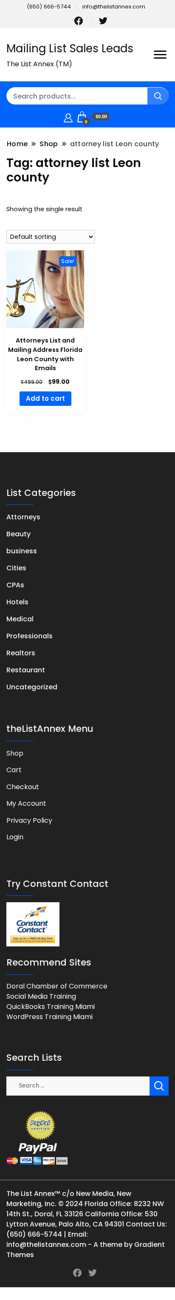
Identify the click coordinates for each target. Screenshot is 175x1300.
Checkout (22, 787)
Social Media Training (41, 996)
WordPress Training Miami (49, 1017)
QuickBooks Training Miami (50, 1006)
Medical (20, 619)
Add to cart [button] (45, 398)
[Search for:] (78, 1085)
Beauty (18, 534)
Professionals (29, 636)
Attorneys (23, 517)
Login (14, 837)
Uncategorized (31, 687)
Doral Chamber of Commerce (56, 986)
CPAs (15, 585)
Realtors (20, 653)
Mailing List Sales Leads (69, 48)
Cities (16, 568)
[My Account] (68, 116)
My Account (26, 803)
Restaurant (25, 670)
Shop (14, 753)
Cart (14, 770)
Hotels (17, 602)
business (21, 551)
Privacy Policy (29, 820)
